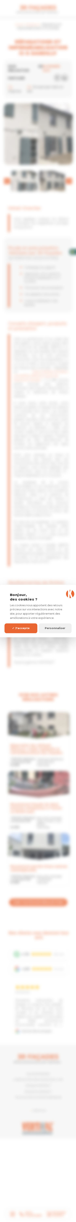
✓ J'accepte (21, 628)
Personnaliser (55, 628)
